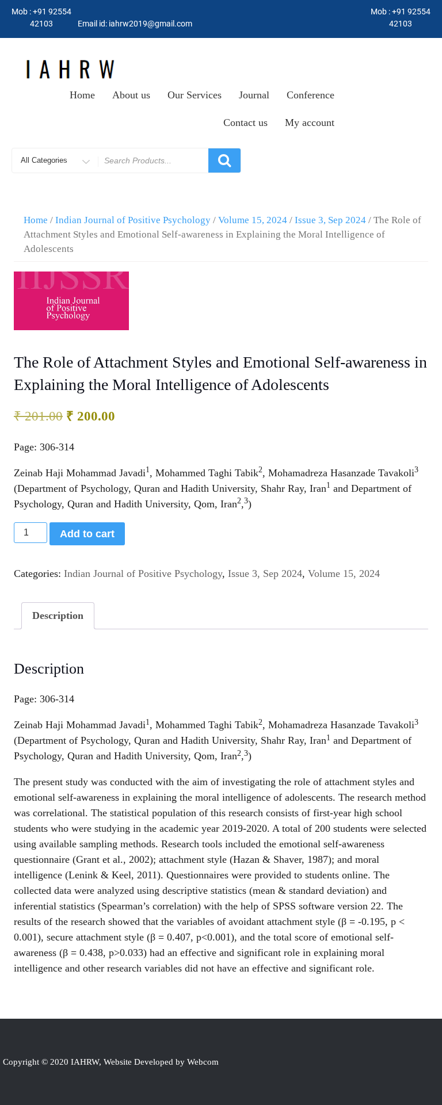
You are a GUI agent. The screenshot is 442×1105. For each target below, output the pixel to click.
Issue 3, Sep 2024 (330, 220)
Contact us (245, 122)
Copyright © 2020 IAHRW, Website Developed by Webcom (111, 1061)
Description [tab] (57, 615)
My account (309, 122)
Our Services (194, 95)
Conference (310, 95)
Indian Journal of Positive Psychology (133, 220)
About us (131, 95)
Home (82, 95)
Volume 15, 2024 (252, 220)
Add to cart (87, 534)
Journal (254, 95)
